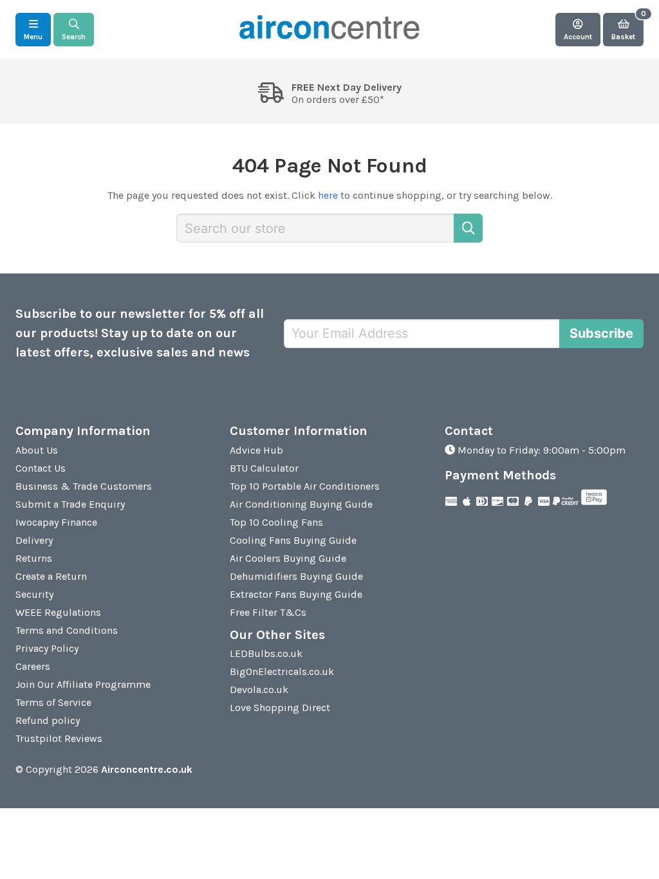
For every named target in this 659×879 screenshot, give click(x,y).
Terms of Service (53, 702)
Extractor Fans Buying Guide (296, 594)
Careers (32, 666)
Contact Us (40, 468)
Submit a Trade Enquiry (70, 504)
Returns (33, 558)
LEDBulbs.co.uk (266, 653)
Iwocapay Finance (56, 522)
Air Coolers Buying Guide (288, 558)
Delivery (34, 540)
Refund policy (47, 720)
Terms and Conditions (66, 630)
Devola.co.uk (259, 689)
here (328, 195)
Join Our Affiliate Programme (83, 684)
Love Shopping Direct (280, 707)
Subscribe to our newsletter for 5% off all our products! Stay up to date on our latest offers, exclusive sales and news (139, 333)
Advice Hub (256, 450)
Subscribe (601, 333)
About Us (36, 450)
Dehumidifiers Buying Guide (296, 576)
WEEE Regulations (58, 612)
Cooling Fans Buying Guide (293, 540)
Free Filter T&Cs (268, 612)
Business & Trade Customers (83, 486)
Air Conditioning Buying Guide (301, 504)
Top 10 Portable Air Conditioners (305, 486)
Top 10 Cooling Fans (276, 522)
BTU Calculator (264, 468)
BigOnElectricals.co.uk (282, 671)
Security (34, 594)
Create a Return (51, 576)
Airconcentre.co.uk (146, 769)
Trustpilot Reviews (58, 738)
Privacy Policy (47, 648)
